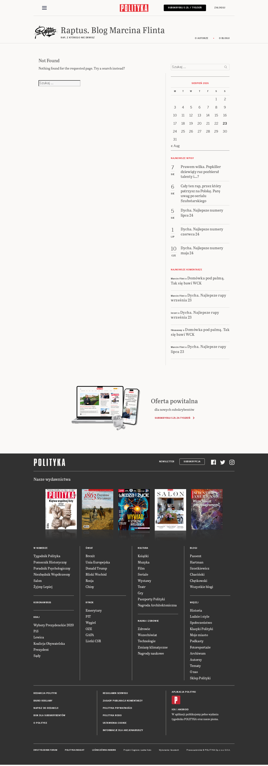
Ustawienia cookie (115, 723)
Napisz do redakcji (46, 708)
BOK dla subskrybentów (50, 715)
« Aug (175, 146)
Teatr (142, 586)
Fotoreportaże (200, 647)
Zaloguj (219, 7)
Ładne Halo (146, 750)
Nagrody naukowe (151, 653)
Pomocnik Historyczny (50, 562)
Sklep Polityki (200, 678)
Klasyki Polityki (201, 628)
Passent (195, 555)
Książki (143, 555)
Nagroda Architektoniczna (157, 605)
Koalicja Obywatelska (49, 643)
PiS (36, 631)
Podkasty (197, 640)
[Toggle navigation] (44, 8)
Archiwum (198, 653)
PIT (88, 616)
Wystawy (144, 580)
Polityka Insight (74, 750)
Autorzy (196, 659)
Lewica (39, 637)
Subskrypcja (192, 461)
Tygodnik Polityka (47, 555)
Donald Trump (96, 568)
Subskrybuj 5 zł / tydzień (185, 7)
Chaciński (197, 574)
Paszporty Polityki (151, 599)
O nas (194, 671)
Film (141, 568)
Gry (140, 592)
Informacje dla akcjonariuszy (123, 730)
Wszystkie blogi (201, 586)
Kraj (36, 617)
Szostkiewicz (199, 568)
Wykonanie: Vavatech (169, 750)
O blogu (224, 38)
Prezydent (41, 649)
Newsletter (166, 461)
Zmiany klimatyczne (153, 647)
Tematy (195, 665)
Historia (196, 610)
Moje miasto (199, 634)
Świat (89, 548)
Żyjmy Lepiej (43, 586)
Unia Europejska (98, 562)
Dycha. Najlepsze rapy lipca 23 (198, 349)
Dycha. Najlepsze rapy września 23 (198, 297)
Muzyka (143, 562)
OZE (89, 628)
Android (183, 709)
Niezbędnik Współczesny (52, 574)
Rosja (90, 580)
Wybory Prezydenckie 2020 (54, 625)
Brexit (90, 555)
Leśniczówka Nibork (104, 750)
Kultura (143, 548)
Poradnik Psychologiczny (52, 568)
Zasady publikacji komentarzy (123, 700)
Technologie (147, 640)
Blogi (193, 548)
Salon (38, 580)
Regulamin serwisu (115, 693)
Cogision (135, 750)
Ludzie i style (199, 616)
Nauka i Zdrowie (148, 621)
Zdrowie (144, 628)
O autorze (201, 38)
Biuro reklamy (43, 700)
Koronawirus (42, 602)
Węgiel (91, 622)
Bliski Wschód (96, 574)
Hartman (196, 562)
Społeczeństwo (201, 622)
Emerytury (94, 610)
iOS (174, 709)
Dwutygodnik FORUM (45, 750)
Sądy (37, 655)
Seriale (143, 574)
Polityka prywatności (117, 708)
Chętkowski (198, 580)
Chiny (90, 586)
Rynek (90, 602)
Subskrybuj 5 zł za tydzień (172, 417)
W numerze (41, 548)
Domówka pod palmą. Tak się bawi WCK (198, 280)
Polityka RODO (112, 715)
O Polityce (40, 723)
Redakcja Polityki (45, 693)
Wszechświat (147, 634)
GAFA (90, 634)
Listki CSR (93, 640)
